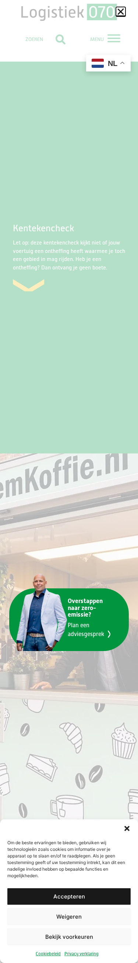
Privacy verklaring (81, 953)
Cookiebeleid (48, 953)
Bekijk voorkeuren (69, 936)
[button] (120, 11)
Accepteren (69, 896)
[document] (69, 481)
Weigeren (69, 916)
